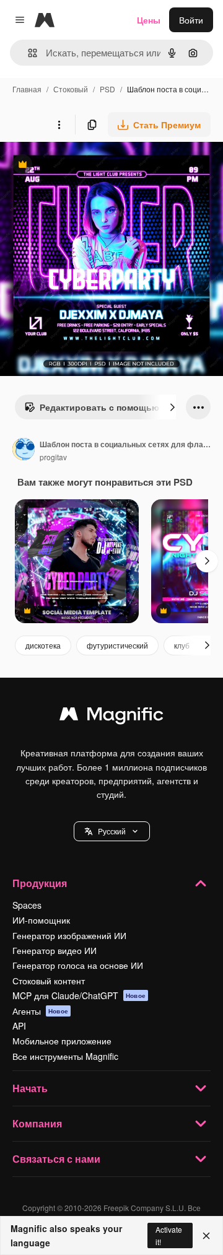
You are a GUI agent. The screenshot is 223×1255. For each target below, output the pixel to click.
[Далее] (172, 407)
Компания (37, 1123)
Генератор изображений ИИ (69, 935)
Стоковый (70, 89)
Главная (27, 89)
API (19, 1026)
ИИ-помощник (41, 920)
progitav (53, 457)
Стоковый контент (48, 980)
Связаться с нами (56, 1159)
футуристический (117, 645)
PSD (107, 89)
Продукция (39, 883)
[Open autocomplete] (28, 53)
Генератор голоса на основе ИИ (77, 965)
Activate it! (168, 1235)
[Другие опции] (58, 124)
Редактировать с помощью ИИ (99, 410)
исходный (83, 165)
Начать (30, 1088)
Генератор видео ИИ (54, 950)
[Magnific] (111, 716)
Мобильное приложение (62, 1040)
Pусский (112, 831)
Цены (148, 20)
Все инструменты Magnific (65, 1056)
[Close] (206, 1235)
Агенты (40, 1011)
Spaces (27, 905)
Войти (191, 20)
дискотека (43, 645)
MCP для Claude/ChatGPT (79, 995)
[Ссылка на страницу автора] (23, 450)
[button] (112, 831)
